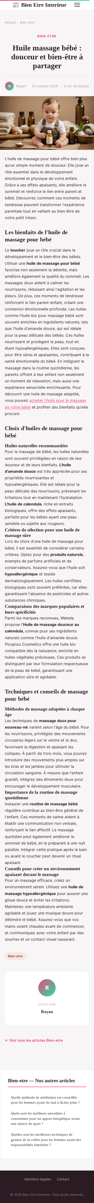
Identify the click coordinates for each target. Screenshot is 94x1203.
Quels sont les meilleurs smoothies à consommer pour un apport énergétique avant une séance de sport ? (45, 1118)
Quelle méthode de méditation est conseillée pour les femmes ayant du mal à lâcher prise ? (45, 1099)
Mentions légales (38, 1179)
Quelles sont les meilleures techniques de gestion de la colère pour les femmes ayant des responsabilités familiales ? (46, 1139)
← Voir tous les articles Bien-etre (34, 1040)
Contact (63, 1179)
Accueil (10, 22)
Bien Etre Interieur (39, 5)
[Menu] (77, 5)
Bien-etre (27, 22)
